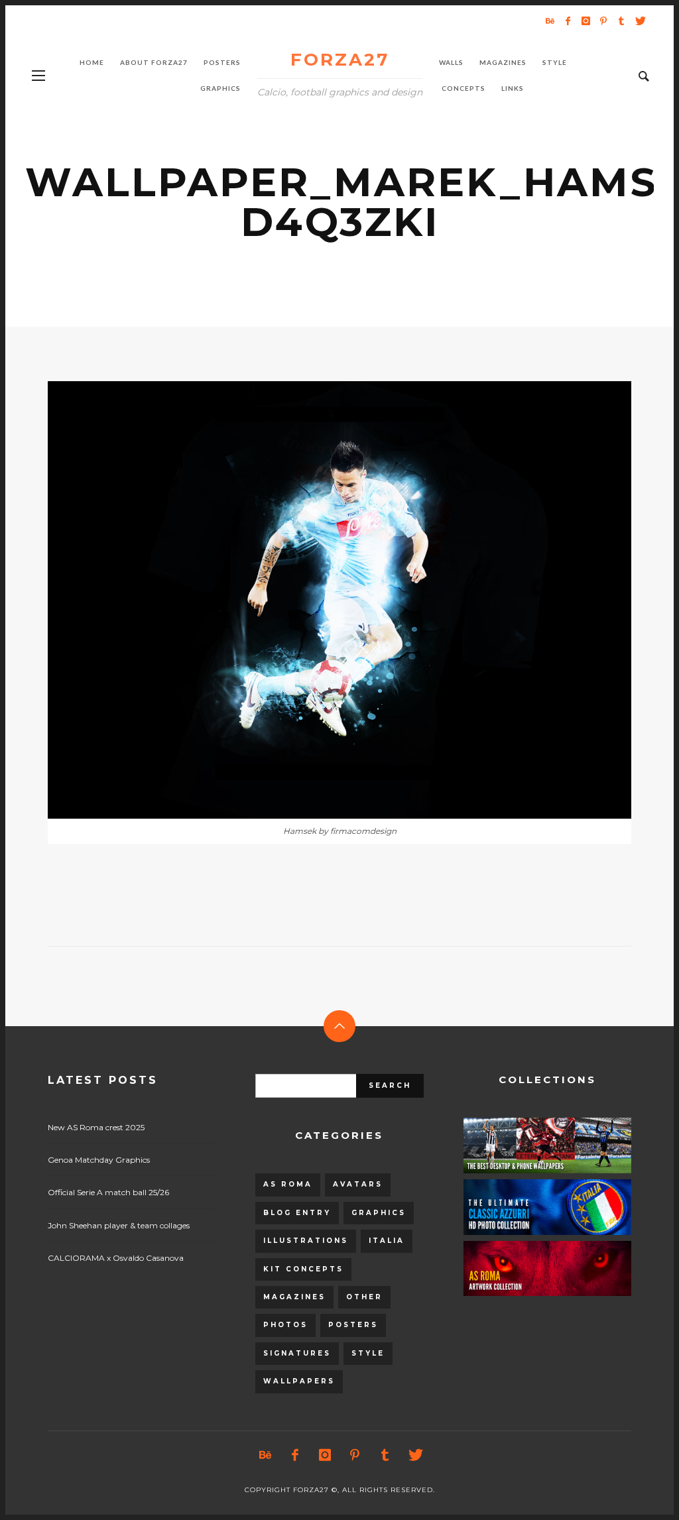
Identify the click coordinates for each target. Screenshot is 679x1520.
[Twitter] (639, 21)
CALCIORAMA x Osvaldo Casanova (116, 1258)
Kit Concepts (303, 1269)
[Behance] (550, 21)
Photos (285, 1324)
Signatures (297, 1353)
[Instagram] (585, 21)
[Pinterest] (603, 21)
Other (364, 1297)
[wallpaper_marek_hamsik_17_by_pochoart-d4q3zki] (318, 600)
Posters (353, 1324)
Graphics (378, 1212)
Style (368, 1353)
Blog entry (297, 1212)
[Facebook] (568, 21)
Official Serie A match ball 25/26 (108, 1192)
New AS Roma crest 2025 (96, 1127)
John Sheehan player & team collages (119, 1225)
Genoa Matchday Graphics (99, 1160)
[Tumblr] (621, 21)
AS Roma (287, 1184)
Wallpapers (299, 1381)
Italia (386, 1240)
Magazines (294, 1297)
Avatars (358, 1184)
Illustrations (305, 1240)
